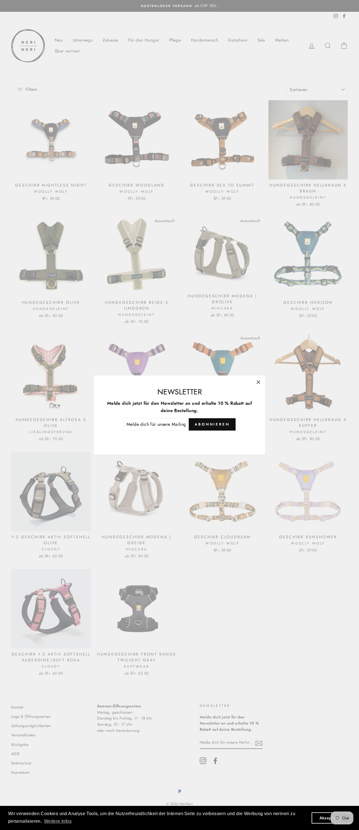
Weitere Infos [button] (58, 821)
